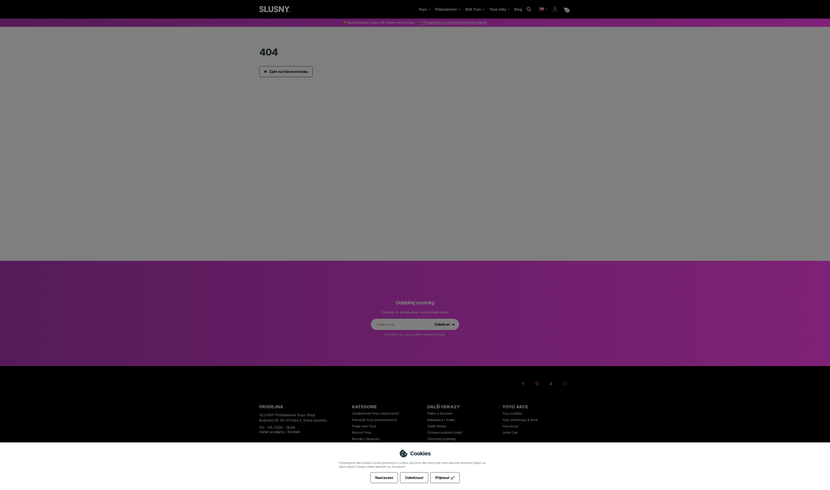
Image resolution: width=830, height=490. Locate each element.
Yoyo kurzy (510, 426)
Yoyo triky (497, 9)
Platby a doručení (439, 413)
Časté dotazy (437, 426)
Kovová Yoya (361, 432)
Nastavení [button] (384, 478)
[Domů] (274, 9)
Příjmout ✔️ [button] (445, 478)
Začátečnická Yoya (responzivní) (375, 413)
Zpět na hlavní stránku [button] (288, 71)
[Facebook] (523, 383)
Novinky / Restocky (366, 439)
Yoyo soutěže (512, 413)
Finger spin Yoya (364, 426)
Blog (518, 9)
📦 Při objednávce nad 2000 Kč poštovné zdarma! (453, 22)
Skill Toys (473, 9)
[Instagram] (537, 383)
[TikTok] (551, 383)
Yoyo (422, 9)
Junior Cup (510, 432)
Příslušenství (446, 9)
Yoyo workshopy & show (520, 420)
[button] (565, 9)
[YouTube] (565, 383)
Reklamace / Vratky (441, 420)
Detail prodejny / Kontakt (279, 432)
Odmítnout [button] (414, 478)
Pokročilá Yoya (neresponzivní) (374, 420)
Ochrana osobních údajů (444, 432)
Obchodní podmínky (441, 439)
